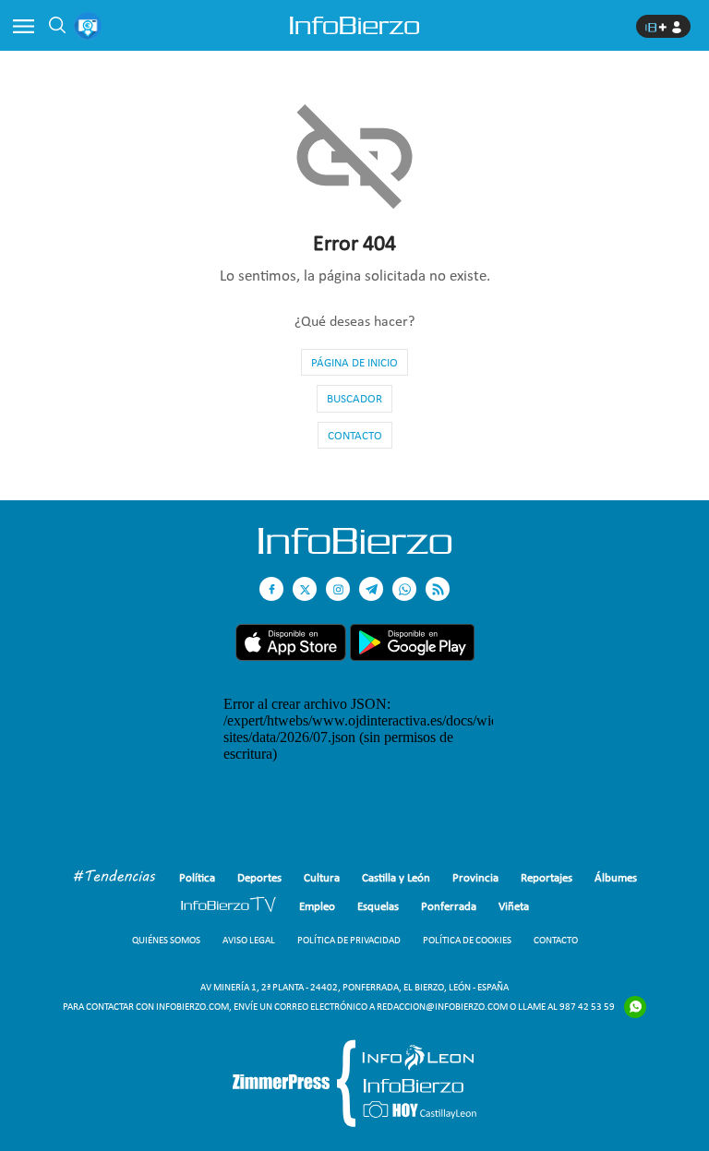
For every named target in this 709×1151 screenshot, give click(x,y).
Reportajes (546, 877)
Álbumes (616, 877)
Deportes (259, 877)
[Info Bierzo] (355, 549)
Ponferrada (448, 906)
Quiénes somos (166, 940)
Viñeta (514, 906)
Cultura (322, 877)
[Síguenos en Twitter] (305, 589)
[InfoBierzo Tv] (228, 907)
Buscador (354, 398)
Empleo (317, 906)
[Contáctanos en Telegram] (371, 589)
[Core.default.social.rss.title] (438, 589)
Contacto (355, 435)
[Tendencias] (114, 878)
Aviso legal (248, 940)
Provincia (475, 877)
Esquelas (378, 906)
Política (197, 877)
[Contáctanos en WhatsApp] (404, 589)
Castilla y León (396, 877)
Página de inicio (354, 362)
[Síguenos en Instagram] (338, 589)
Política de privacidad (349, 940)
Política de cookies (467, 940)
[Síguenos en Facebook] (271, 589)
